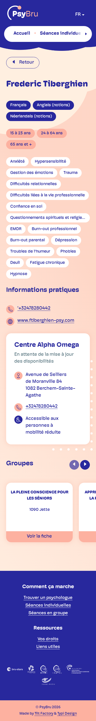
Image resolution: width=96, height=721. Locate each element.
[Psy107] (44, 669)
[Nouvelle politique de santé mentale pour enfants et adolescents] (57, 669)
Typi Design (67, 714)
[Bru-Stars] (15, 669)
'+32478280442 (33, 308)
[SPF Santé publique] (77, 669)
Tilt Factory (44, 714)
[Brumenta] (31, 669)
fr (78, 15)
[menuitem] (22, 33)
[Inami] (47, 681)
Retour (26, 62)
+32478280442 (42, 406)
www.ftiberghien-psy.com (45, 320)
